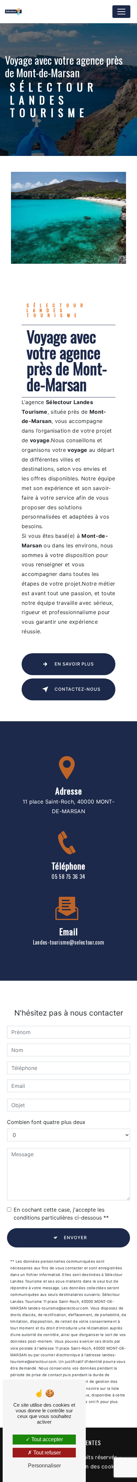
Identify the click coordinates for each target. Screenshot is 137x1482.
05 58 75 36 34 (68, 877)
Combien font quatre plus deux (46, 1122)
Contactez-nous (77, 689)
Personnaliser (44, 1465)
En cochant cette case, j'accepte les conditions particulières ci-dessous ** (61, 1213)
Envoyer (75, 1237)
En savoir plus (74, 664)
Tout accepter (46, 1439)
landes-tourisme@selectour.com (68, 942)
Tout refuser (46, 1452)
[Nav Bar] (121, 11)
